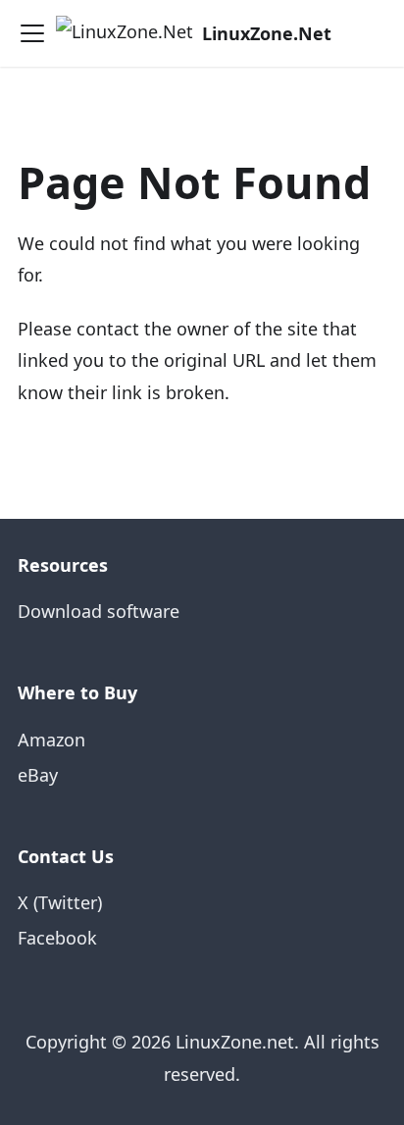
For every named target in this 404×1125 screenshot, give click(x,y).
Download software (98, 611)
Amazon (51, 739)
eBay (38, 775)
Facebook (57, 937)
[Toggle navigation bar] (32, 33)
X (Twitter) (60, 902)
